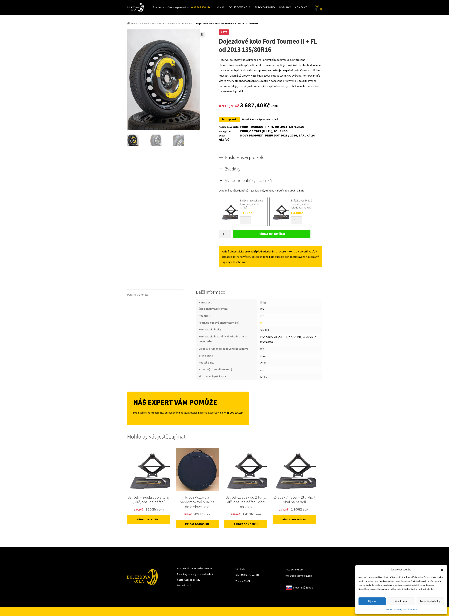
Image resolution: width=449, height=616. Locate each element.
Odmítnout (401, 601)
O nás (220, 7)
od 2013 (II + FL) (185, 23)
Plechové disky (264, 7)
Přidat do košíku (272, 234)
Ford (161, 23)
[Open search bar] (317, 5)
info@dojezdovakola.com (299, 575)
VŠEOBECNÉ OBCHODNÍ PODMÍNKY (194, 568)
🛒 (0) (318, 9)
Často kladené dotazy (188, 579)
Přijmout (372, 601)
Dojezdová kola (239, 7)
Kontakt (301, 7)
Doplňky (285, 7)
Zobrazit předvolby (430, 601)
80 (261, 323)
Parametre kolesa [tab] (138, 294)
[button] (442, 569)
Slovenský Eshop (302, 587)
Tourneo (170, 23)
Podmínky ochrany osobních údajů (401, 609)
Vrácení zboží (184, 585)
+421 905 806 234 (200, 7)
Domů (134, 23)
